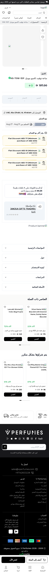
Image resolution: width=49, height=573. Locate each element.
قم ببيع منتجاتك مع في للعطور (17, 505)
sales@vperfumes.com (22, 469)
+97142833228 (22, 473)
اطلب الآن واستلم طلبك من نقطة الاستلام (16, 496)
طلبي (44, 525)
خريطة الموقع (42, 502)
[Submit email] (4, 447)
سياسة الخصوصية (40, 489)
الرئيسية (44, 22)
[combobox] (8, 7)
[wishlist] (3, 12)
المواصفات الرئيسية (36, 248)
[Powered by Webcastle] (24, 554)
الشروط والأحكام (41, 495)
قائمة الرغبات (42, 519)
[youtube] (16, 439)
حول (42, 258)
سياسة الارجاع (20, 486)
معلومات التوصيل (19, 482)
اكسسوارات (34, 22)
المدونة (44, 499)
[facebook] (36, 439)
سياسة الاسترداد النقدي (39, 492)
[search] (9, 12)
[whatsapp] (20, 439)
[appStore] (12, 439)
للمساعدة (21, 501)
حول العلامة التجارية (40, 482)
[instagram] (32, 439)
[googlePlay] (8, 439)
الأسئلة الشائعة (38, 287)
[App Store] (11, 532)
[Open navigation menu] (46, 18)
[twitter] (24, 439)
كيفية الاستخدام (38, 267)
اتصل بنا (43, 486)
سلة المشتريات (41, 522)
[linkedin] (28, 439)
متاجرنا (22, 489)
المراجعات (40, 277)
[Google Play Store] (16, 532)
